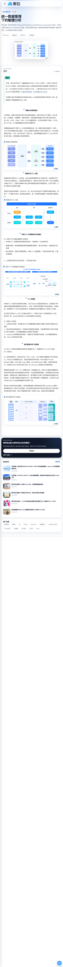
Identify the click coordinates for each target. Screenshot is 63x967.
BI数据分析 (42, 524)
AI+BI (37, 528)
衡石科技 (6, 524)
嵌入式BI (24, 528)
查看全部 (57, 461)
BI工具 (31, 528)
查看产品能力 (7, 455)
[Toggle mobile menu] (4, 3)
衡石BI (13, 524)
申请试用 (31, 451)
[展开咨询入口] (59, 963)
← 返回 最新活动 (5, 12)
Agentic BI (33, 524)
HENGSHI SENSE (53, 524)
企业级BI (16, 528)
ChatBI (25, 524)
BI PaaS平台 (7, 528)
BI (19, 524)
